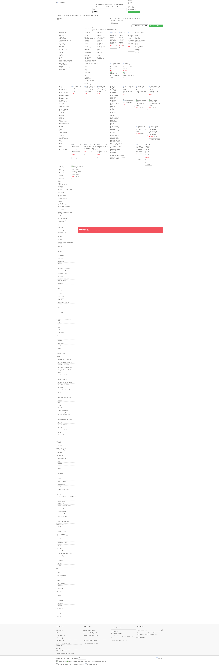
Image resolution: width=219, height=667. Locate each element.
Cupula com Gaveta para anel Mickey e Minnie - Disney (76, 173)
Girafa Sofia (87, 49)
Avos (86, 69)
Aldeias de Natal (114, 137)
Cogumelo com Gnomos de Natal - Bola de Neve (154, 133)
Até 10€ (60, 57)
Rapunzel (60, 422)
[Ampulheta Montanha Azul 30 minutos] (148, 147)
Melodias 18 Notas (63, 64)
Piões (111, 104)
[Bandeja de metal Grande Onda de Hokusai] (77, 146)
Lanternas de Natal (115, 140)
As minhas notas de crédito (91, 635)
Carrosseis (113, 112)
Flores (86, 81)
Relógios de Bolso (114, 151)
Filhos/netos (88, 72)
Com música (100, 48)
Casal (86, 74)
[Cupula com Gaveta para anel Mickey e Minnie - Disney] (77, 168)
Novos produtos (61, 633)
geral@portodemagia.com (120, 640)
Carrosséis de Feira (89, 61)
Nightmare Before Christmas (65, 419)
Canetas (59, 563)
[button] (89, 31)
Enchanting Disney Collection (65, 367)
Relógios (112, 148)
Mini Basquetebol (127, 102)
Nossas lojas (60, 638)
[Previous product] (161, 225)
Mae (86, 66)
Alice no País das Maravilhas (65, 382)
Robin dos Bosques (62, 424)
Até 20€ (60, 58)
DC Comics (113, 89)
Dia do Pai (61, 172)
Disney (60, 41)
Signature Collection (89, 80)
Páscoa (60, 169)
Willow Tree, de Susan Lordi (65, 40)
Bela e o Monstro (63, 121)
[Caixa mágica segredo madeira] (154, 101)
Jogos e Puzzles (114, 117)
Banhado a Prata (61, 316)
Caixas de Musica (63, 31)
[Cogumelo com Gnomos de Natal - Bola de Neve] (154, 128)
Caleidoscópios (114, 118)
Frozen (60, 129)
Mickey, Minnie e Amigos (64, 410)
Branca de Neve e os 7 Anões (65, 397)
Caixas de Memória (89, 84)
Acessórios (87, 37)
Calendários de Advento (116, 141)
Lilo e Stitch (62, 131)
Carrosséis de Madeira (90, 60)
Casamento (61, 178)
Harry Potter (113, 88)
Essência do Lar (63, 49)
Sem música (100, 58)
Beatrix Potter (113, 92)
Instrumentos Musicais (63, 278)
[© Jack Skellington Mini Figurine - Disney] (90, 87)
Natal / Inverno (62, 48)
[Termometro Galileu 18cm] (139, 146)
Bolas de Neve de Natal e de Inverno (119, 128)
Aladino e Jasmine (63, 109)
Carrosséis (61, 35)
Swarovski (100, 38)
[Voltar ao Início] (56, 225)
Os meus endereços (89, 638)
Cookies (61, 66)
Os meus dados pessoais (90, 640)
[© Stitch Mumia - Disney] (77, 87)
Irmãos (86, 71)
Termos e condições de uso (65, 61)
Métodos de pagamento (64, 68)
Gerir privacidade (140, 637)
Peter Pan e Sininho (62, 429)
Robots (112, 109)
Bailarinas (87, 41)
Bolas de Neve (62, 38)
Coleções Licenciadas (64, 88)
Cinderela (61, 126)
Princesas (87, 43)
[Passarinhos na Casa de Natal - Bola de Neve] (131, 35)
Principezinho (88, 52)
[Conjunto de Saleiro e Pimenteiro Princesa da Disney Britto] (103, 146)
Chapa (112, 108)
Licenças (61, 54)
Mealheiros (113, 124)
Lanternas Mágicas (63, 44)
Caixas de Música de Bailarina (66, 34)
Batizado (61, 175)
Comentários (62, 69)
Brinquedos (61, 46)
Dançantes (100, 43)
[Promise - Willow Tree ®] (128, 72)
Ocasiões (61, 55)
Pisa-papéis (60, 560)
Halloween (61, 174)
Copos (60, 146)
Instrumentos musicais (63, 489)
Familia (86, 64)
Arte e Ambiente (63, 51)
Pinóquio (112, 106)
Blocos (59, 565)
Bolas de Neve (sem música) (117, 157)
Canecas (61, 148)
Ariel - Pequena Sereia (64, 114)
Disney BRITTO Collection (64, 359)
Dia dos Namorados (63, 167)
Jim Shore (61, 43)
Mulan (60, 141)
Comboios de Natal (115, 138)
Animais (87, 46)
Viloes (60, 143)
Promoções (60, 630)
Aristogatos (61, 115)
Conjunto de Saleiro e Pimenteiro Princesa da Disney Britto (102, 151)
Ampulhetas (113, 154)
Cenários (59, 452)
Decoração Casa (63, 149)
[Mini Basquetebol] (128, 100)
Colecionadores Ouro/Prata (65, 60)
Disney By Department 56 (64, 364)
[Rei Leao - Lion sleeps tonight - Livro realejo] (113, 35)
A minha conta (87, 626)
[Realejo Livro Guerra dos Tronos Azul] (141, 88)
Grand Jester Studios (64, 106)
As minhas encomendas (90, 630)
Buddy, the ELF (114, 95)
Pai (85, 68)
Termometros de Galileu (116, 146)
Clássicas (87, 54)
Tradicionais (113, 101)
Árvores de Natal (114, 131)
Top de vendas (61, 635)
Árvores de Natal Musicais (116, 134)
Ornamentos (88, 78)
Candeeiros (113, 152)
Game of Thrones (114, 91)
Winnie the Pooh (62, 435)
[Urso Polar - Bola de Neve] (141, 127)
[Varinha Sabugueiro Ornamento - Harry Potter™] (128, 88)
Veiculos (112, 115)
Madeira (99, 44)
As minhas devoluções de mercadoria (93, 633)
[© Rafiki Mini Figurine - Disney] (103, 87)
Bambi (60, 120)
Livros (86, 34)
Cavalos (99, 49)
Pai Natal (112, 129)
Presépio (87, 77)
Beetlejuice (113, 97)
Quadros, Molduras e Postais (117, 155)
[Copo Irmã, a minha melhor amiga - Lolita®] (90, 145)
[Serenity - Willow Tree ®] (116, 64)
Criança (99, 41)
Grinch (112, 94)
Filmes (60, 108)
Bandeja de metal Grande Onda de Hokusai (76, 151)
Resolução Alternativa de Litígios (65, 653)
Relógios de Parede (115, 149)
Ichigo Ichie (113, 98)
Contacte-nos (60, 640)
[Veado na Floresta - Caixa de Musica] (122, 35)
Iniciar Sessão (87, 28)
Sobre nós (61, 63)
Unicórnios (87, 51)
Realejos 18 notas (63, 32)
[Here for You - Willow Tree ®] (128, 64)
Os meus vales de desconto (91, 643)
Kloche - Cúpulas (114, 158)
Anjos (98, 55)
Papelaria (61, 52)
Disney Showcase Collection (65, 362)
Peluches (112, 120)
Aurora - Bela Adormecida (64, 389)
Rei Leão (60, 427)
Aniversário (61, 177)
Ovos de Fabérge (101, 37)
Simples (87, 35)
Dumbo (60, 128)
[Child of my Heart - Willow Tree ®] (116, 72)
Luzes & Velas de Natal (116, 143)
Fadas (86, 44)
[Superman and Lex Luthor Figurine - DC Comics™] (154, 88)
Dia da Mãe (61, 170)
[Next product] (162, 225)
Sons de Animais (114, 103)
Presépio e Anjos (114, 135)
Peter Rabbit (88, 48)
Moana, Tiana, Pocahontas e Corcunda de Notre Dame (65, 413)
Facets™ (61, 104)
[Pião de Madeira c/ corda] (141, 101)
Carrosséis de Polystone (64, 268)
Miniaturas (61, 37)
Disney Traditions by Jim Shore (65, 369)
